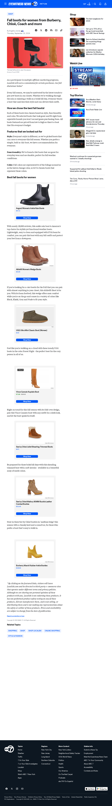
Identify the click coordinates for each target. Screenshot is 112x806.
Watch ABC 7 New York (26, 774)
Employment (88, 753)
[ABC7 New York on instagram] (17, 789)
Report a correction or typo (15, 616)
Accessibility (88, 767)
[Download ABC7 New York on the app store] (90, 789)
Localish (21, 767)
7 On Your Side (23, 760)
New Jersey (45, 753)
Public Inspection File (90, 797)
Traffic (20, 757)
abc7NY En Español (66, 781)
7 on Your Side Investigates (27, 764)
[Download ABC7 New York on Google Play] (102, 789)
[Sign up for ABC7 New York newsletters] (22, 789)
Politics (61, 760)
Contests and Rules (91, 771)
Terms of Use (66, 797)
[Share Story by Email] (56, 30)
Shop (20, 771)
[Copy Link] (61, 30)
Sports (61, 767)
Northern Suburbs (48, 760)
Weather (21, 753)
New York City (46, 750)
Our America (63, 771)
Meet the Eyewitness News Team (96, 757)
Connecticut (45, 764)
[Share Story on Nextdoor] (51, 30)
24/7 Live (43, 4)
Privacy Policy (8, 797)
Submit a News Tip (91, 750)
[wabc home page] (9, 748)
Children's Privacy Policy (35, 797)
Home (20, 750)
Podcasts (62, 778)
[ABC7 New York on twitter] (12, 789)
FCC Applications (9, 799)
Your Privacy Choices (20, 797)
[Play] (87, 76)
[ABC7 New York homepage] (23, 4)
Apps (20, 778)
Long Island (45, 757)
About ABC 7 (88, 764)
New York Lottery (65, 750)
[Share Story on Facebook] (36, 30)
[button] (5, 4)
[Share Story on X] (41, 30)
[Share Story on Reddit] (46, 30)
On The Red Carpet (66, 774)
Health (61, 764)
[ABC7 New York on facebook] (6, 789)
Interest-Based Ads (76, 797)
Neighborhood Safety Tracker (69, 753)
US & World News (65, 757)
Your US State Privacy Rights (52, 797)
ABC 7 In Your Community (93, 760)
